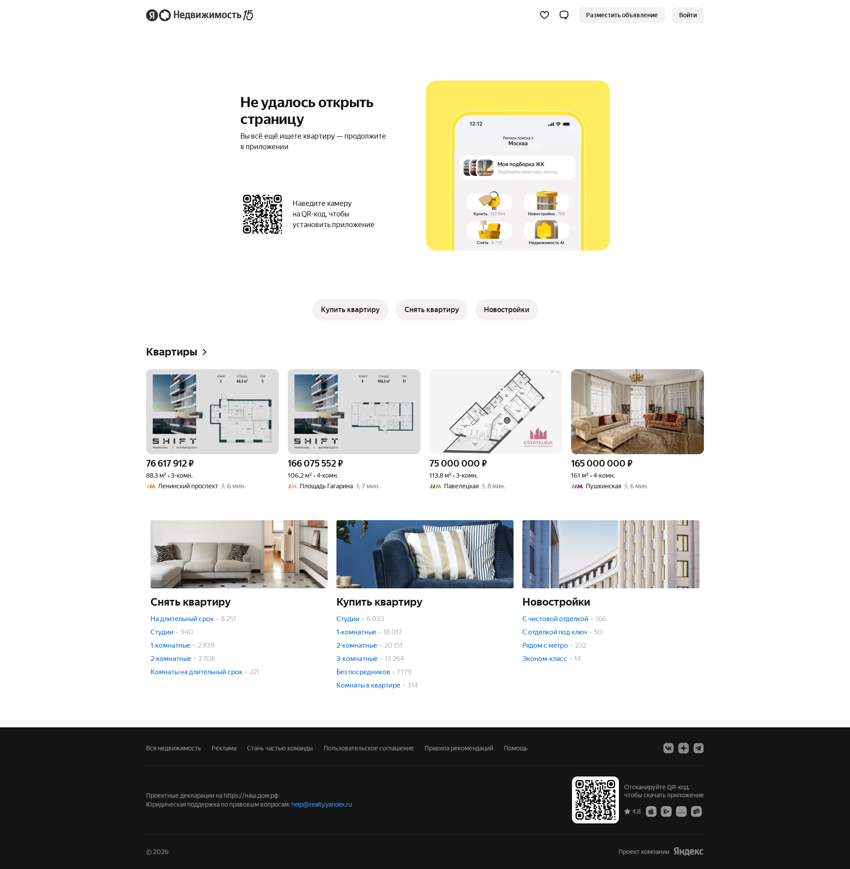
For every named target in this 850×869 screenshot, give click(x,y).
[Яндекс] (688, 851)
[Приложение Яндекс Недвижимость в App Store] (651, 811)
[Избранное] (544, 15)
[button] (564, 15)
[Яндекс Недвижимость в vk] (668, 748)
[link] (688, 15)
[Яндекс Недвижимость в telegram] (698, 748)
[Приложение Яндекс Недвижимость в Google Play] (666, 811)
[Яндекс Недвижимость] (200, 15)
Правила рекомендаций (459, 748)
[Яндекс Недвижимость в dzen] (683, 748)
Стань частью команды (280, 748)
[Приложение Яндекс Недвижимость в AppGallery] (681, 811)
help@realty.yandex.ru (321, 804)
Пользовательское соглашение (369, 748)
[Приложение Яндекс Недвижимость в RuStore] (696, 811)
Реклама (224, 748)
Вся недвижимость (173, 748)
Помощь (516, 748)
